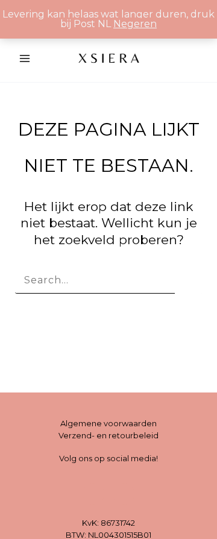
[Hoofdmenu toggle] (24, 58)
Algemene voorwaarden (108, 423)
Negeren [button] (135, 24)
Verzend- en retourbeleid (108, 435)
